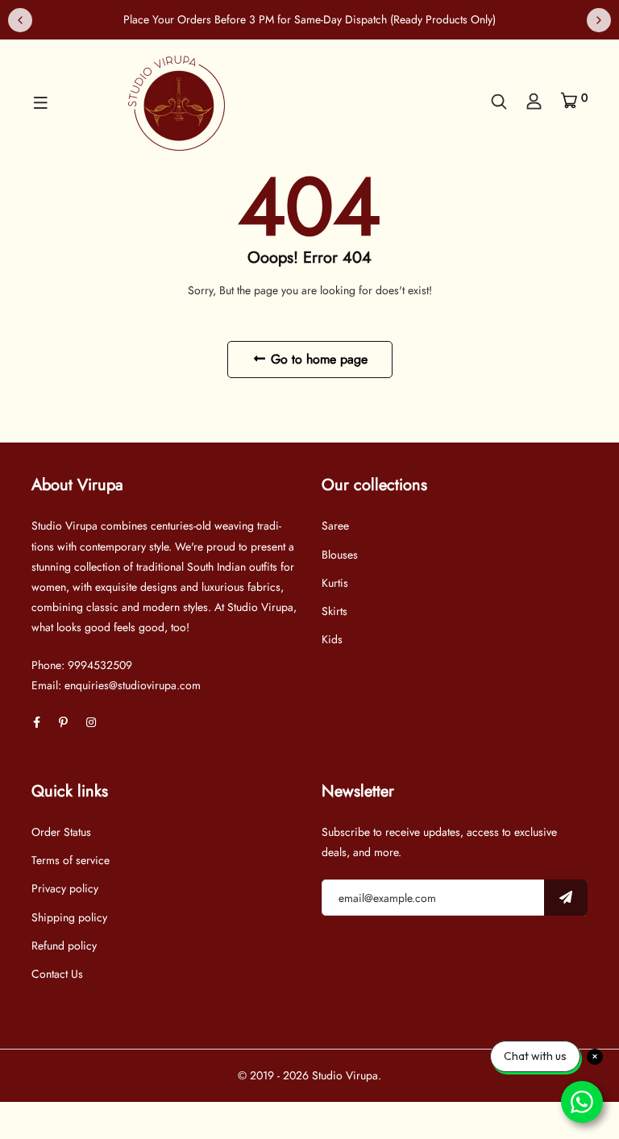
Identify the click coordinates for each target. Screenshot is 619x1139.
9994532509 (100, 665)
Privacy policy (64, 888)
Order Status (61, 832)
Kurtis (335, 583)
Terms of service (70, 860)
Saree (335, 526)
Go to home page (317, 359)
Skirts (334, 611)
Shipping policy (69, 917)
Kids (332, 639)
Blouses (340, 555)
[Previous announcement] (20, 20)
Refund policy (64, 945)
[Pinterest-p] (63, 722)
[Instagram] (91, 722)
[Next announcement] (599, 20)
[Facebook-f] (36, 722)
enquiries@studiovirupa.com (132, 685)
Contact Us (57, 974)
